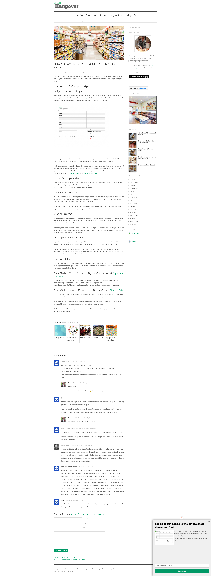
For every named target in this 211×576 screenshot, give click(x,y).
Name (85, 519)
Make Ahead (134, 203)
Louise (63, 361)
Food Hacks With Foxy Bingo (59, 338)
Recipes (125, 4)
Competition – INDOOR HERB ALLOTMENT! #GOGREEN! (69, 560)
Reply (83, 361)
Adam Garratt (65, 445)
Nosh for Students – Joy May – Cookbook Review (111, 339)
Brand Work (134, 182)
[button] (182, 525)
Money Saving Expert (90, 173)
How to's (74, 72)
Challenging (134, 188)
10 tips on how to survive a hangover (86, 338)
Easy (131, 194)
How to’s (144, 4)
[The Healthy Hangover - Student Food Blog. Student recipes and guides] (67, 5)
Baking (132, 179)
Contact (154, 4)
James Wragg (69, 571)
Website (85, 528)
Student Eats (116, 290)
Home (116, 4)
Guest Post (133, 197)
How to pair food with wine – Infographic (72, 339)
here (91, 159)
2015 (65, 21)
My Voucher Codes (73, 173)
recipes (86, 98)
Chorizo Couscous (98, 337)
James (67, 72)
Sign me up (182, 571)
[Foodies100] (133, 242)
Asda (55, 187)
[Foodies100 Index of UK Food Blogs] (138, 240)
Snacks (132, 218)
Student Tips (81, 72)
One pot (133, 206)
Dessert (133, 191)
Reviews (134, 4)
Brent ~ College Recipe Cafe (69, 428)
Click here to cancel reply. (95, 514)
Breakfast (133, 185)
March (69, 21)
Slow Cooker (134, 215)
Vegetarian (133, 224)
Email (85, 523)
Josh (62, 398)
